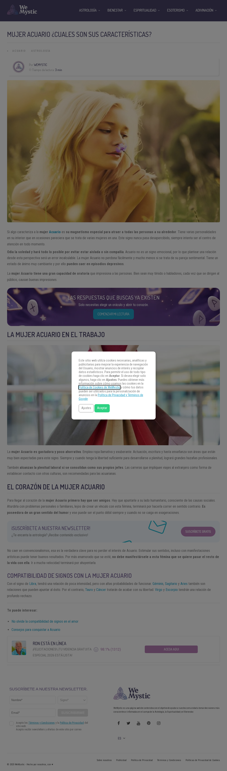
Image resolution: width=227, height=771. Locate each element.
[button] (86, 408)
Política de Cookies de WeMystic (99, 387)
